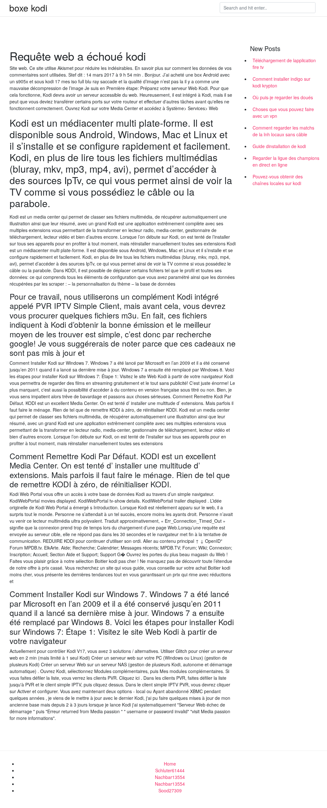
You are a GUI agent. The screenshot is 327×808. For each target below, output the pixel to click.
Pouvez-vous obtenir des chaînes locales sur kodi (278, 179)
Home (170, 763)
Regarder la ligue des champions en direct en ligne (286, 161)
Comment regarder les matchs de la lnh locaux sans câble (283, 131)
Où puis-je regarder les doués (283, 97)
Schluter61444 (170, 770)
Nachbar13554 (170, 777)
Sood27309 (170, 790)
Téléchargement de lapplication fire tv (284, 63)
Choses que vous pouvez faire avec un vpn (283, 112)
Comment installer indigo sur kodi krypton (281, 82)
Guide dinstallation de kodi (279, 146)
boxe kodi (28, 7)
